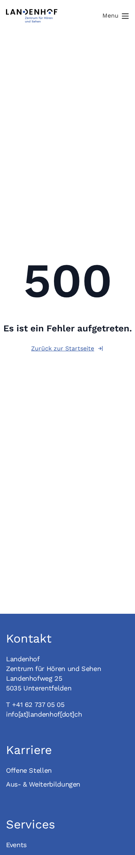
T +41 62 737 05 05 (35, 704)
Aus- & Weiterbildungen (43, 784)
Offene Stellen (29, 770)
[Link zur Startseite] (31, 15)
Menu (110, 15)
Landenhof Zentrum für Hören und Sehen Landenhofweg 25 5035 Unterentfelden (53, 673)
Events (16, 845)
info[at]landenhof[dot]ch (44, 714)
